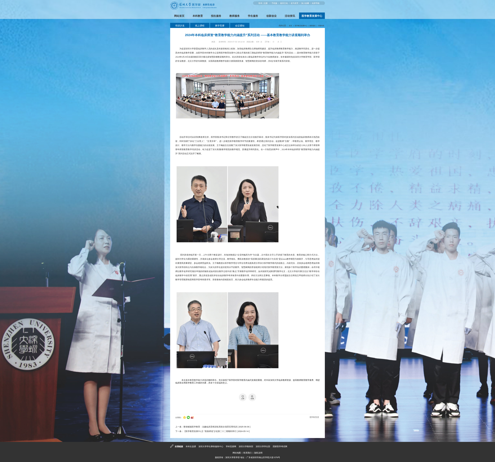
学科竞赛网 (231, 446)
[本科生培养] (193, 8)
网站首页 (179, 16)
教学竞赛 (219, 25)
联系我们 (247, 452)
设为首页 (294, 3)
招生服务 (216, 16)
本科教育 (198, 16)
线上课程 (199, 25)
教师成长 (313, 25)
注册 (266, 3)
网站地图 (237, 452)
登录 (260, 3)
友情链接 (179, 446)
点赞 (242, 398)
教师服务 (234, 16)
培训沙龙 (179, 25)
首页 (290, 25)
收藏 (252, 398)
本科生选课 (191, 446)
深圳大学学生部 (263, 446)
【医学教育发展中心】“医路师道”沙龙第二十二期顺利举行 (210, 431)
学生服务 (253, 16)
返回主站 (284, 3)
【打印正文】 (314, 417)
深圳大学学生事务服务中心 (211, 446)
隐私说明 (258, 452)
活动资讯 (290, 16)
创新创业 (271, 16)
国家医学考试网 (280, 446)
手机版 (274, 3)
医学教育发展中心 (312, 16)
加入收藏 (305, 3)
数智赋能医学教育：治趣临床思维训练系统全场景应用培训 (210, 426)
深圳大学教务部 (246, 446)
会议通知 (239, 25)
